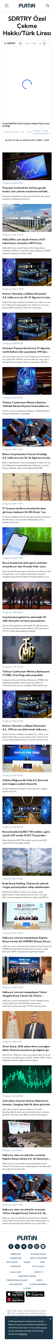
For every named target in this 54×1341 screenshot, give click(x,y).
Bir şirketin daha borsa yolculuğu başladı (21, 958)
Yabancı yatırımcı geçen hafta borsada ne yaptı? (26, 368)
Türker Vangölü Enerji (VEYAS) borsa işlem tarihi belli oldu (25, 1176)
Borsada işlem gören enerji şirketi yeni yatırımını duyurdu (25, 850)
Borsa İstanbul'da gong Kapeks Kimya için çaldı (25, 903)
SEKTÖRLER (12, 1262)
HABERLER (15, 1254)
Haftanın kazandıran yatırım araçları (19, 153)
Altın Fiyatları (38, 1266)
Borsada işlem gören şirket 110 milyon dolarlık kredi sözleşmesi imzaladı (24, 530)
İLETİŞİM (27, 1288)
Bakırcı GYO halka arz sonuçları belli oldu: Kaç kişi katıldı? (26, 421)
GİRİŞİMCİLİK (15, 1258)
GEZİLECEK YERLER (27, 1276)
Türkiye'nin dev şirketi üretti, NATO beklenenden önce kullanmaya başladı (26, 206)
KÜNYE (39, 1280)
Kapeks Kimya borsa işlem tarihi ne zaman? (23, 1121)
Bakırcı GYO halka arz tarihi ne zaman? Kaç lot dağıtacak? (24, 584)
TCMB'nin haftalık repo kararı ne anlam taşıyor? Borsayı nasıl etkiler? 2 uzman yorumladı (25, 638)
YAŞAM (27, 1262)
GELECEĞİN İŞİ (15, 1284)
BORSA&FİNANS (38, 1254)
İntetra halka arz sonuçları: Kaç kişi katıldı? (22, 259)
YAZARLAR (15, 1266)
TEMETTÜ (38, 1272)
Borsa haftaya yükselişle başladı (17, 797)
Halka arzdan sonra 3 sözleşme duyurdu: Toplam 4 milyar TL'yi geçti (26, 475)
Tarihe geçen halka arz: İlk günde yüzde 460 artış (26, 1066)
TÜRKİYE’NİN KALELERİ (16, 1280)
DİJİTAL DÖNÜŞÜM (38, 1258)
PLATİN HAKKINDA (38, 1284)
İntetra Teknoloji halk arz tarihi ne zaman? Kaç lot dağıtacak (26, 693)
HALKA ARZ (15, 1272)
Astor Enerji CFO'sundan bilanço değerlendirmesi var (26, 1013)
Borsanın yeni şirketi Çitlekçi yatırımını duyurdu (25, 746)
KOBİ (42, 1262)
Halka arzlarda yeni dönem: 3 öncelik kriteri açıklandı (23, 315)
